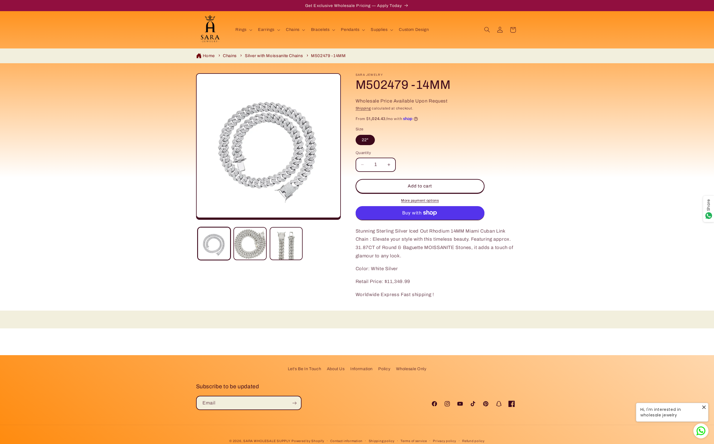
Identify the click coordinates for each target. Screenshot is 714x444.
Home (209, 55)
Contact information (346, 441)
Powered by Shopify (307, 441)
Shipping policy (382, 441)
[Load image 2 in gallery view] (250, 243)
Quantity (363, 153)
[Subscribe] (294, 403)
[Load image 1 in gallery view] (214, 243)
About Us (336, 369)
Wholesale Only (411, 369)
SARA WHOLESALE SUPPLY (266, 441)
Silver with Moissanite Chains (274, 55)
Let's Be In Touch (304, 369)
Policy (384, 369)
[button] (243, 30)
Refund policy (473, 441)
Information (361, 369)
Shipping (363, 108)
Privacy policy (444, 441)
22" (365, 140)
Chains (230, 55)
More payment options (420, 201)
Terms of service (414, 441)
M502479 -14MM (328, 55)
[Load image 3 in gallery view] (286, 243)
